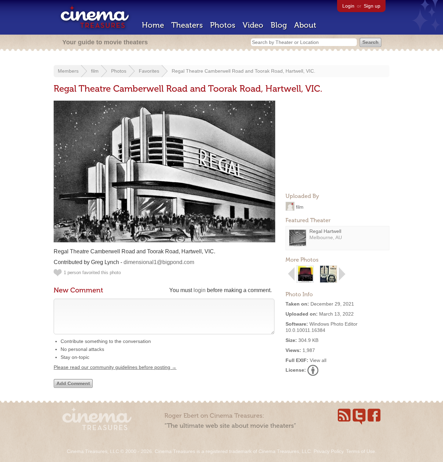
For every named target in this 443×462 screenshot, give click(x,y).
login (199, 290)
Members (68, 71)
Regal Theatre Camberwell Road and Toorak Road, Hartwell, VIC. (243, 71)
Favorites (149, 71)
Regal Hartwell (325, 231)
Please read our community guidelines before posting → (115, 367)
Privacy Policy (328, 451)
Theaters (187, 25)
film (95, 71)
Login (348, 6)
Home (153, 25)
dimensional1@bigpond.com (159, 262)
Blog (279, 25)
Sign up (372, 6)
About (305, 25)
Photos (222, 25)
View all (318, 360)
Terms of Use (360, 451)
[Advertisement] (337, 144)
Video (253, 25)
